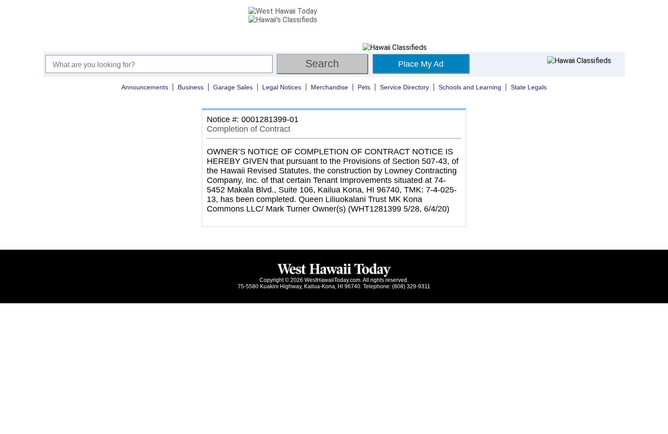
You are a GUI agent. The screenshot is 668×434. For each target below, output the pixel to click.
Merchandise (329, 87)
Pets (364, 87)
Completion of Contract (248, 128)
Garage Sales (233, 87)
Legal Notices (281, 87)
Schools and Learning (470, 87)
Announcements (144, 87)
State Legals (529, 87)
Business (191, 87)
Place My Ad (421, 64)
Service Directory (404, 87)
